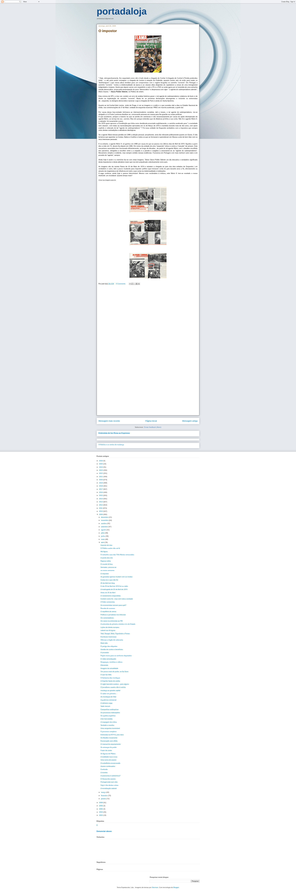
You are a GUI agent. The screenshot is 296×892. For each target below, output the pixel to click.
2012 (101, 505)
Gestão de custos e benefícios (112, 649)
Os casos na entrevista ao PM (112, 621)
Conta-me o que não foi (109, 580)
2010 (101, 511)
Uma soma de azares (108, 760)
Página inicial (151, 421)
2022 (101, 473)
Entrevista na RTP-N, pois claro (112, 735)
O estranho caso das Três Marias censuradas (117, 555)
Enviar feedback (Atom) (152, 427)
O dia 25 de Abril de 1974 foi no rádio (114, 586)
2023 (101, 470)
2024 (101, 467)
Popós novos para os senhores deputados (116, 656)
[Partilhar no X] (134, 284)
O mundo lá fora (107, 564)
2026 (101, 461)
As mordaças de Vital (108, 697)
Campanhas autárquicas (110, 709)
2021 (101, 476)
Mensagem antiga (189, 421)
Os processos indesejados (110, 712)
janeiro (103, 799)
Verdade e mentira (107, 725)
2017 (101, 489)
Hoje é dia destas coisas (109, 785)
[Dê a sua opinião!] (132, 284)
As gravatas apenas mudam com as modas (116, 577)
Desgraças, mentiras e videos (111, 662)
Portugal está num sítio (109, 782)
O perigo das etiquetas (109, 646)
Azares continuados (108, 766)
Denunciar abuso (104, 831)
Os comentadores (107, 618)
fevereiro (104, 795)
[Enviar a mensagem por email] (130, 284)
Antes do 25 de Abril (108, 593)
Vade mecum (105, 706)
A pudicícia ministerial (108, 700)
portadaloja (122, 11)
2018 (101, 486)
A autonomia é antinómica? (110, 776)
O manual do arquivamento (111, 744)
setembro (104, 527)
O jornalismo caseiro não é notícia (113, 687)
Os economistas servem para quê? (113, 605)
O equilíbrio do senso (108, 611)
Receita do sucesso (108, 608)
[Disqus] (148, 320)
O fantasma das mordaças (110, 678)
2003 (101, 815)
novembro (105, 520)
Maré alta (104, 643)
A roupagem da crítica (109, 722)
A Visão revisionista (108, 602)
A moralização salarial (109, 788)
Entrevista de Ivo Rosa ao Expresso (114, 433)
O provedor (105, 652)
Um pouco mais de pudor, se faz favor (114, 671)
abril (103, 542)
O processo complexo (109, 731)
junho (103, 536)
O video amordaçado (108, 659)
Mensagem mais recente (109, 421)
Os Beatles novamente (109, 738)
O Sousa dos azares (108, 779)
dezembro (105, 517)
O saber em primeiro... (109, 694)
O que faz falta (106, 675)
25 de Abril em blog (108, 583)
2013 (101, 502)
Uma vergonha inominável (110, 728)
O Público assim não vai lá (110, 548)
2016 (101, 492)
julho (103, 533)
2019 (101, 483)
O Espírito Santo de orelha (110, 681)
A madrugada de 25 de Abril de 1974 (114, 589)
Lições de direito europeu (110, 627)
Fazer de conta (106, 750)
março (103, 792)
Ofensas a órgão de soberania (112, 640)
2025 (101, 464)
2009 (101, 514)
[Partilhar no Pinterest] (139, 284)
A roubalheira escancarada (110, 763)
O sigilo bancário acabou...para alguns (115, 684)
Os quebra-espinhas (108, 716)
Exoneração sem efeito (109, 741)
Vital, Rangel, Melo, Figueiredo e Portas (115, 633)
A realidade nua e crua (109, 757)
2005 (101, 809)
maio (103, 539)
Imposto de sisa (106, 545)
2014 (101, 499)
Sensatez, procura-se (108, 567)
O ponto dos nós (107, 558)
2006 (101, 806)
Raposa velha (106, 561)
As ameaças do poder (109, 747)
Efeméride (104, 665)
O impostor (105, 574)
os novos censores (107, 570)
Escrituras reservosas (108, 637)
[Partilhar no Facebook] (137, 284)
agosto (103, 530)
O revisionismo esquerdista (110, 596)
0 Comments (120, 284)
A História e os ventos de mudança (111, 445)
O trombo (104, 772)
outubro (104, 523)
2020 (101, 480)
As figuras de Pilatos (108, 754)
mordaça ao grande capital (110, 690)
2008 (101, 802)
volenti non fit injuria (108, 630)
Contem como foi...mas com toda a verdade (117, 599)
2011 (101, 508)
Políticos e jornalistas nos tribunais (113, 615)
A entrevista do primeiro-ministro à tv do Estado (118, 624)
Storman (155, 887)
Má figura (104, 551)
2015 (101, 495)
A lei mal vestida (106, 719)
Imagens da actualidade (109, 668)
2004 (101, 812)
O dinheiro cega (106, 703)
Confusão (104, 769)
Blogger (176, 887)
